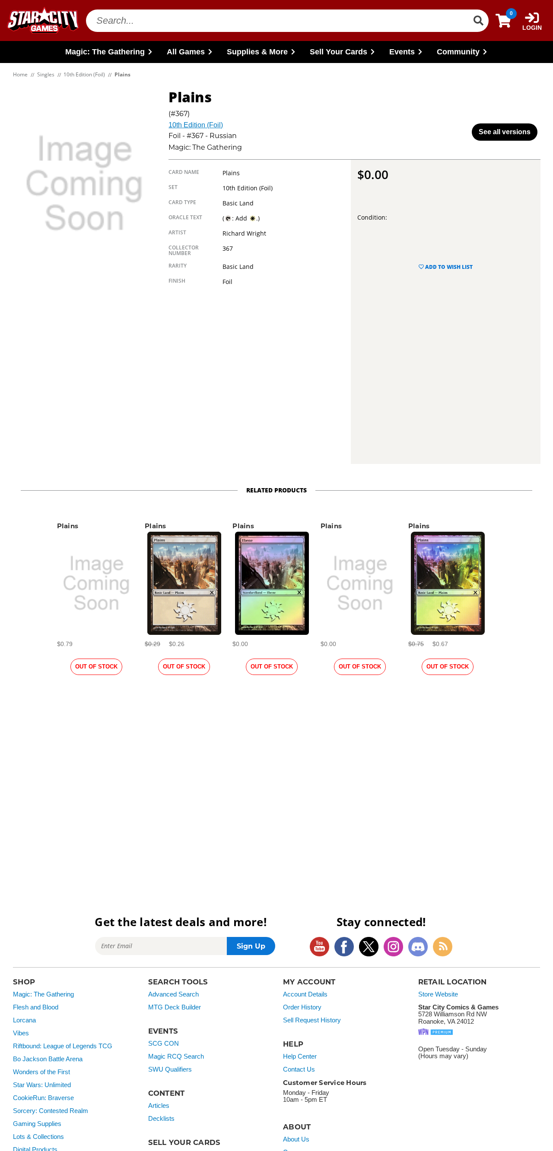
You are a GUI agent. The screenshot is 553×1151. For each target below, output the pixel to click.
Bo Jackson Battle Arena (48, 1059)
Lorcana (24, 1020)
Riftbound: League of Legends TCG (62, 1046)
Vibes (21, 1033)
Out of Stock (96, 666)
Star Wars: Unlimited (42, 1085)
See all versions (505, 132)
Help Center (300, 1056)
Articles (158, 1105)
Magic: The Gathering (43, 994)
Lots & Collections (38, 1136)
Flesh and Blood (35, 1007)
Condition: (372, 217)
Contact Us (299, 1069)
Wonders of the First (41, 1072)
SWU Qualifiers (170, 1069)
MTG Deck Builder (174, 1007)
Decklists (161, 1118)
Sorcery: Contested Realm (50, 1110)
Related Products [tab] (276, 490)
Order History (302, 1007)
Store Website (438, 994)
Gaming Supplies (37, 1123)
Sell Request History (312, 1020)
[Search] (478, 20)
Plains (68, 526)
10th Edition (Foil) (195, 125)
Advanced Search (173, 994)
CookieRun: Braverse (43, 1097)
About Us (296, 1139)
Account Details (305, 994)
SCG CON (163, 1043)
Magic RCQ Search (176, 1056)
